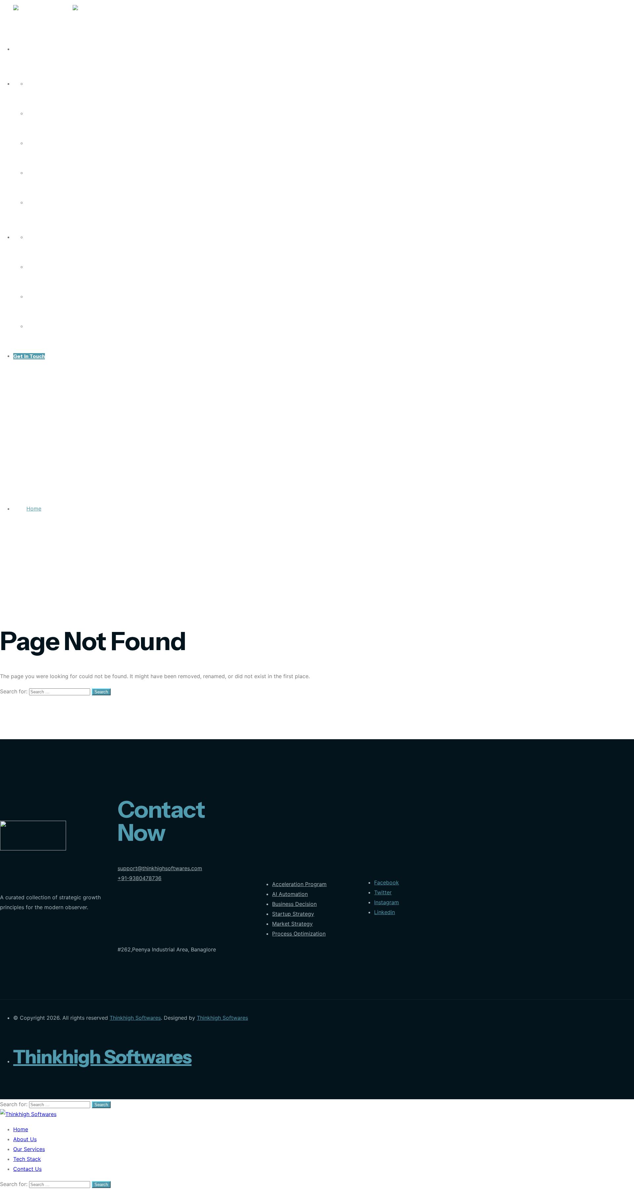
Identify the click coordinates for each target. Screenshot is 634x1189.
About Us (38, 114)
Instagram (386, 902)
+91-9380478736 (139, 878)
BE (29, 326)
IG (29, 267)
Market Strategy (292, 923)
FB (29, 237)
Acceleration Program (299, 884)
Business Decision (294, 904)
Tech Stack (40, 173)
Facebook (386, 882)
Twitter (383, 892)
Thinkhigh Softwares (135, 1017)
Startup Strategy (293, 913)
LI (28, 297)
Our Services (43, 143)
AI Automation (290, 894)
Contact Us (40, 203)
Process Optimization (299, 933)
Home (34, 84)
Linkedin (384, 912)
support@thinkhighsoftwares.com (160, 868)
